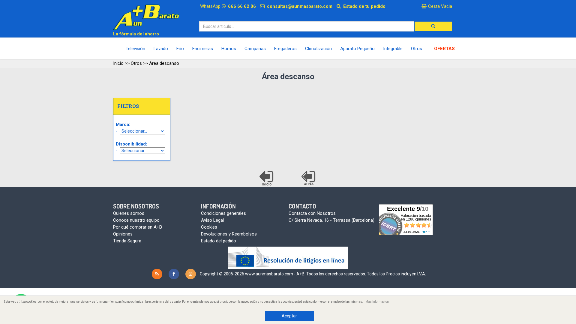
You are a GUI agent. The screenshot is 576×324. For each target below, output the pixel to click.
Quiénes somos (128, 213)
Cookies (209, 227)
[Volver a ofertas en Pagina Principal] (267, 178)
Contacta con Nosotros (312, 213)
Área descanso (164, 63)
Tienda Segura (127, 241)
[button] (433, 26)
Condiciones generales (223, 213)
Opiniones (123, 234)
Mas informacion (377, 301)
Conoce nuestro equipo (136, 220)
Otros (136, 63)
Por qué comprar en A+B (137, 227)
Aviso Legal (212, 220)
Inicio (118, 63)
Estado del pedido (218, 241)
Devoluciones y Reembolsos (229, 234)
